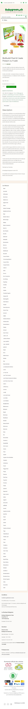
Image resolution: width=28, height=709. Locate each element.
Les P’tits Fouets (7, 375)
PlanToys (5, 477)
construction (17, 98)
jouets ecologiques (19, 99)
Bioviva (4, 245)
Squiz (4, 516)
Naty (4, 432)
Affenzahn (5, 194)
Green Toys (5, 310)
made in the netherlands (14, 101)
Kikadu (4, 358)
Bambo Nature (6, 216)
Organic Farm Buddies (8, 457)
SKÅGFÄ (5, 505)
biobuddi (9, 96)
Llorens (5, 389)
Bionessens (5, 242)
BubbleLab (5, 250)
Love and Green (6, 395)
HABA (4, 315)
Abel (4, 188)
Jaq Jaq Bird (6, 341)
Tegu (4, 531)
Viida (4, 553)
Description (6, 105)
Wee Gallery (5, 562)
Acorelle (5, 191)
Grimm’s (5, 313)
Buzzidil (5, 253)
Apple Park (5, 202)
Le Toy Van (5, 372)
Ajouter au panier (11, 86)
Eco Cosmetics (6, 276)
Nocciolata (5, 437)
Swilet (4, 522)
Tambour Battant (7, 528)
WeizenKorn (5, 564)
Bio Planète (5, 230)
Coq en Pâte (6, 262)
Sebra (4, 497)
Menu (5, 20)
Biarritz (5, 228)
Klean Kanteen (6, 364)
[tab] (6, 105)
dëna (4, 270)
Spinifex (5, 514)
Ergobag (5, 281)
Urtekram (5, 548)
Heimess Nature (6, 318)
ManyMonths (6, 403)
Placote (5, 474)
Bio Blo (4, 233)
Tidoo (4, 539)
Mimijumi (5, 409)
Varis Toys (5, 550)
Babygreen (14, 10)
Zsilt (4, 587)
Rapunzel (5, 491)
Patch (4, 465)
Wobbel (5, 567)
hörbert (5, 330)
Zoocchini (5, 584)
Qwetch (5, 488)
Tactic (4, 525)
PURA (4, 485)
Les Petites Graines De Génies (9, 378)
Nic (4, 434)
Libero (4, 383)
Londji (4, 392)
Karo (4, 352)
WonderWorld (6, 573)
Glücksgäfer (6, 298)
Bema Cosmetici (6, 225)
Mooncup (5, 414)
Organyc (5, 460)
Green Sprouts (6, 307)
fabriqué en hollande (11, 99)
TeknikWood (6, 533)
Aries (4, 205)
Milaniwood (5, 406)
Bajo (4, 214)
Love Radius (6, 400)
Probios (5, 482)
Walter (4, 556)
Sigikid (4, 499)
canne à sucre (11, 98)
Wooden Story (6, 576)
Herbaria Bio (6, 321)
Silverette (5, 502)
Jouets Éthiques (10, 94)
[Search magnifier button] (26, 17)
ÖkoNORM (5, 443)
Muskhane (5, 417)
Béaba (4, 222)
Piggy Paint (5, 468)
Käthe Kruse (6, 355)
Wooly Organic (6, 579)
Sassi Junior (6, 494)
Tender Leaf (5, 536)
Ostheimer (5, 463)
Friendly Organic (6, 293)
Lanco (4, 369)
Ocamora (5, 440)
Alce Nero (5, 197)
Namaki (5, 420)
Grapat (4, 304)
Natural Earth (6, 423)
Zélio (4, 581)
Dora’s (4, 273)
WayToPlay (5, 559)
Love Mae (5, 397)
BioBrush (5, 236)
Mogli (4, 412)
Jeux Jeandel (6, 344)
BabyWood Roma (7, 211)
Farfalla (5, 284)
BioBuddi (21, 94)
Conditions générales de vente (8, 597)
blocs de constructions (16, 96)
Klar (4, 361)
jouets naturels (5, 101)
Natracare (5, 426)
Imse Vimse (5, 332)
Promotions (16, 94)
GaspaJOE (5, 296)
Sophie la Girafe (6, 511)
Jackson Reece (6, 338)
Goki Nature (5, 301)
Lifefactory (5, 386)
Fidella (4, 290)
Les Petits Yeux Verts (8, 381)
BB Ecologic (5, 219)
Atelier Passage (6, 208)
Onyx (4, 451)
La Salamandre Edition (8, 366)
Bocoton (5, 247)
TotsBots (5, 545)
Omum (4, 448)
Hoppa (4, 327)
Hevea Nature (6, 324)
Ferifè (4, 287)
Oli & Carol (5, 446)
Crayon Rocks (6, 264)
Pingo (4, 471)
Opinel (4, 454)
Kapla (4, 349)
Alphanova (5, 199)
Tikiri (4, 542)
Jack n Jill (5, 335)
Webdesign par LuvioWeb (19, 703)
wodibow (5, 570)
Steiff (4, 519)
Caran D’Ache (6, 256)
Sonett (4, 508)
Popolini (5, 480)
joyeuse (5, 347)
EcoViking (5, 279)
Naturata (5, 429)
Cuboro (5, 267)
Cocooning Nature (7, 259)
